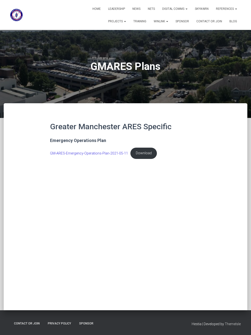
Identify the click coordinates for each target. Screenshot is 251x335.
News (136, 9)
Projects (116, 21)
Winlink (160, 21)
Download (144, 153)
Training (139, 21)
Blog (233, 21)
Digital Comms (173, 9)
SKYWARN (202, 9)
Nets (151, 9)
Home (96, 9)
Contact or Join (209, 21)
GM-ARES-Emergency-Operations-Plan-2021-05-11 (89, 153)
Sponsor (182, 21)
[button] (186, 9)
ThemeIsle (233, 324)
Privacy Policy (59, 323)
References (225, 9)
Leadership (116, 9)
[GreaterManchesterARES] (16, 15)
